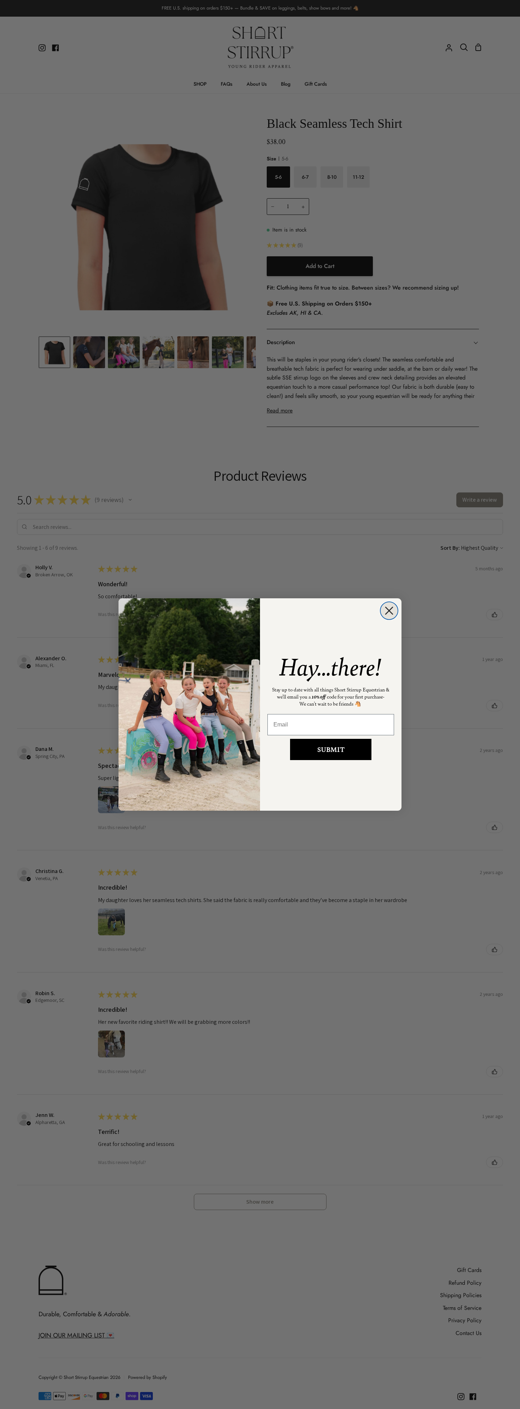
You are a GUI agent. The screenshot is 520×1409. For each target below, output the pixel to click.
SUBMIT (331, 749)
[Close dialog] (389, 611)
